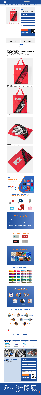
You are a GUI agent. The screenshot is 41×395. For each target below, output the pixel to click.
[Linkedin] (18, 391)
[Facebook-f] (16, 391)
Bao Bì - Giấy (16, 4)
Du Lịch (32, 4)
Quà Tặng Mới (12, 4)
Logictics (21, 4)
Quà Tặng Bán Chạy (7, 4)
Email (21, 20)
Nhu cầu (22, 25)
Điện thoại (23, 363)
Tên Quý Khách (22, 15)
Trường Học (28, 4)
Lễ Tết (36, 4)
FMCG (24, 4)
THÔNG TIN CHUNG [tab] (21, 44)
